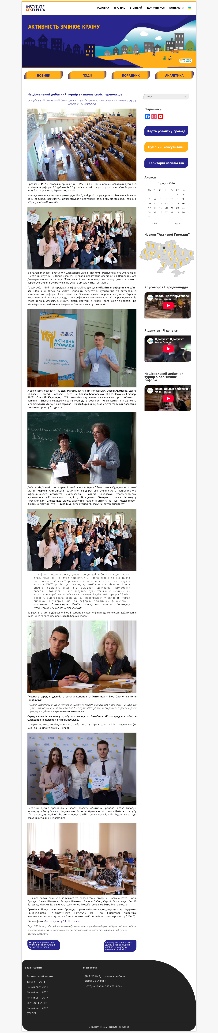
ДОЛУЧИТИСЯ (156, 7)
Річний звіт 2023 (37, 1008)
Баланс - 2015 (36, 981)
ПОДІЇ (87, 75)
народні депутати (93, 929)
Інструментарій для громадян (103, 986)
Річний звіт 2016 (37, 992)
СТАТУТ (31, 1013)
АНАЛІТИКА (174, 75)
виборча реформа (118, 926)
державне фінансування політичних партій (49, 929)
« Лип (155, 223)
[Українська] (190, 7)
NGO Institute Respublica (115, 1026)
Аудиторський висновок (41, 976)
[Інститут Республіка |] (49, 8)
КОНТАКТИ (176, 7)
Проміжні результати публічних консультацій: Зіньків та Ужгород (42, 944)
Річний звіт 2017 (37, 997)
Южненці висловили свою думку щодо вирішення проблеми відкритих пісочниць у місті (118, 946)
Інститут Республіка (49, 926)
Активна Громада (70, 926)
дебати (132, 926)
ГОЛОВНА (103, 7)
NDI (35, 926)
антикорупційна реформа (94, 926)
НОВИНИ (43, 75)
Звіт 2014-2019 (37, 1003)
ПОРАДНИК (131, 75)
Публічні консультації (166, 147)
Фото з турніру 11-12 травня (61, 921)
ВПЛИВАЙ (136, 7)
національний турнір (115, 929)
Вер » (177, 223)
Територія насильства (166, 163)
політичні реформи (37, 933)
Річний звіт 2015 (37, 987)
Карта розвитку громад (166, 131)
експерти (78, 929)
